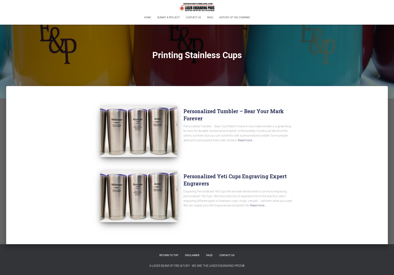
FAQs (210, 17)
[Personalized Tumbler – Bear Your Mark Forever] (138, 131)
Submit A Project (168, 17)
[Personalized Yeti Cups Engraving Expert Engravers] (138, 196)
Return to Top (168, 255)
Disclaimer (192, 255)
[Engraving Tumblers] (197, 7)
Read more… (246, 140)
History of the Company (234, 17)
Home (147, 17)
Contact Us (193, 17)
